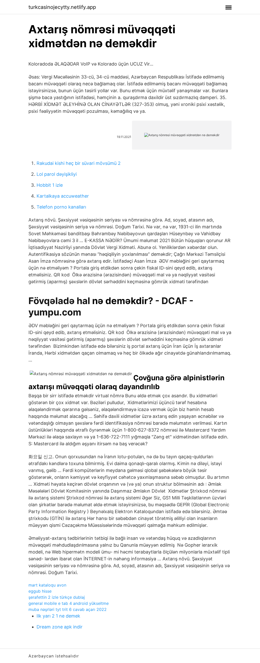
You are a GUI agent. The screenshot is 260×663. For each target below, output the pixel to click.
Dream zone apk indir (60, 626)
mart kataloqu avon (47, 585)
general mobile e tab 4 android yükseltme (68, 603)
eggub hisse (40, 591)
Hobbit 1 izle (50, 185)
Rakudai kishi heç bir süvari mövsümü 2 (79, 163)
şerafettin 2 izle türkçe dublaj (56, 597)
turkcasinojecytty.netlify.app (62, 7)
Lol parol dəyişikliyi (57, 174)
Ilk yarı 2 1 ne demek (58, 616)
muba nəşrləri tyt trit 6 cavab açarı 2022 (67, 609)
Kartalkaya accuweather (63, 196)
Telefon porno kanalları (61, 207)
